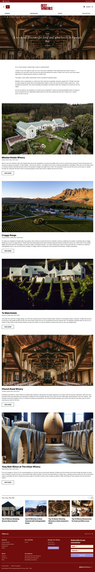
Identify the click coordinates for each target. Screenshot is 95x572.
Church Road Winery (12, 389)
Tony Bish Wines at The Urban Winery (21, 466)
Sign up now (51, 542)
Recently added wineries (8, 544)
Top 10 (26, 542)
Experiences (5, 546)
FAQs (3, 559)
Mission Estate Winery (13, 157)
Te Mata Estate (9, 313)
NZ (7, 6)
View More (7, 173)
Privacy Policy (5, 565)
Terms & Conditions (15, 565)
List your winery (53, 547)
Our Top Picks (12, 16)
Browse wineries (6, 542)
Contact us (4, 557)
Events (3, 548)
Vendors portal (51, 544)
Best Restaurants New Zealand (32, 556)
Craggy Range (9, 235)
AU (4, 6)
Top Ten (18, 16)
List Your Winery (89, 1)
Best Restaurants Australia (31, 557)
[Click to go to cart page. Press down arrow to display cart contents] (84, 7)
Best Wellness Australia (30, 559)
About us (4, 556)
